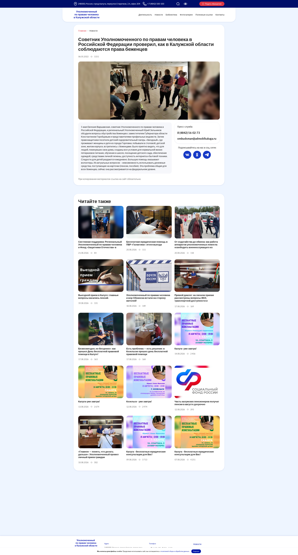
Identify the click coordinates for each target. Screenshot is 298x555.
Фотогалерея (186, 14)
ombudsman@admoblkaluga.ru (196, 138)
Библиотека (171, 14)
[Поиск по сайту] (178, 4)
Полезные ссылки (204, 14)
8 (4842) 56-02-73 (188, 132)
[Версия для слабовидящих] (185, 4)
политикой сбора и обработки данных (175, 551)
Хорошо (196, 551)
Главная (82, 30)
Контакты (219, 14)
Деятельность (145, 14)
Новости (159, 14)
